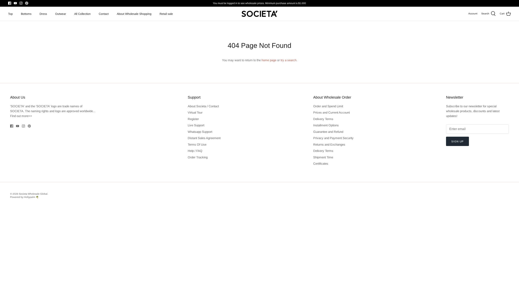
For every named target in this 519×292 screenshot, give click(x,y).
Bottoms (26, 13)
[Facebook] (9, 3)
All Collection (82, 13)
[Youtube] (15, 3)
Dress (43, 13)
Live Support (196, 125)
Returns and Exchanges (329, 144)
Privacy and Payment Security (333, 138)
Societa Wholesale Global (33, 193)
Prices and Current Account (331, 112)
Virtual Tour (195, 112)
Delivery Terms (323, 119)
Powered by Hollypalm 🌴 (24, 197)
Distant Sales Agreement (204, 138)
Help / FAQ (195, 150)
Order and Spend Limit (328, 106)
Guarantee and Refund (328, 131)
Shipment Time (323, 157)
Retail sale (166, 13)
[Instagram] (21, 3)
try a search (288, 60)
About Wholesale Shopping (134, 13)
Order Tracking (198, 157)
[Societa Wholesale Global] (259, 14)
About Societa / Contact (203, 106)
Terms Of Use (197, 144)
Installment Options (326, 125)
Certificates (320, 163)
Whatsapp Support (200, 131)
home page (269, 60)
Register (193, 119)
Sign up (457, 141)
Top (10, 13)
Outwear (60, 13)
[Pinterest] (26, 3)
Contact (104, 13)
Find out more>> (21, 116)
